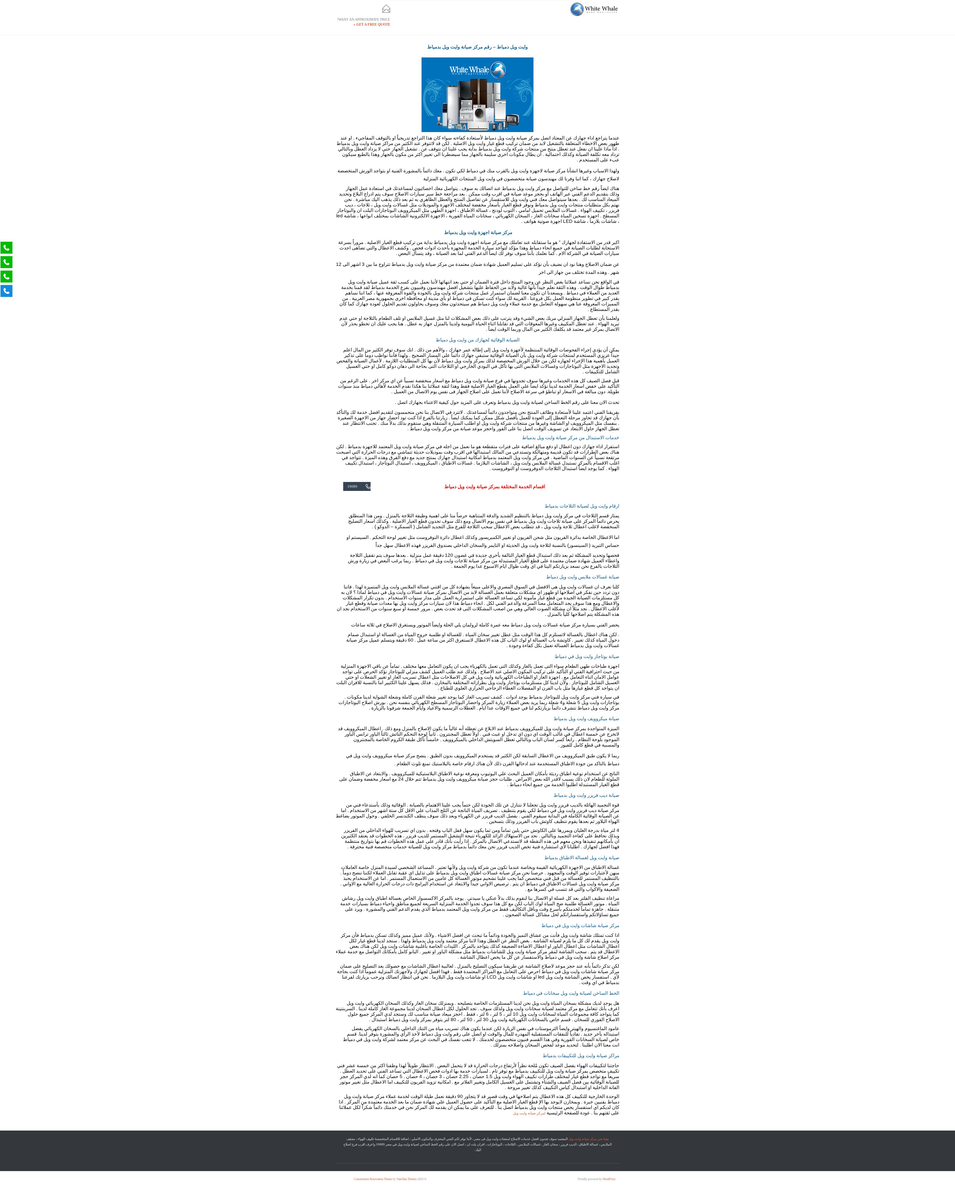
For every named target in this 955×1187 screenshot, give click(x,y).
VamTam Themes (406, 1179)
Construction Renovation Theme (373, 1179)
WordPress (609, 1179)
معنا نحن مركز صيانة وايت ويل (589, 1139)
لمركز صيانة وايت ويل (529, 1113)
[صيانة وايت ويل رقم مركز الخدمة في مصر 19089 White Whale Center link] (594, 9)
